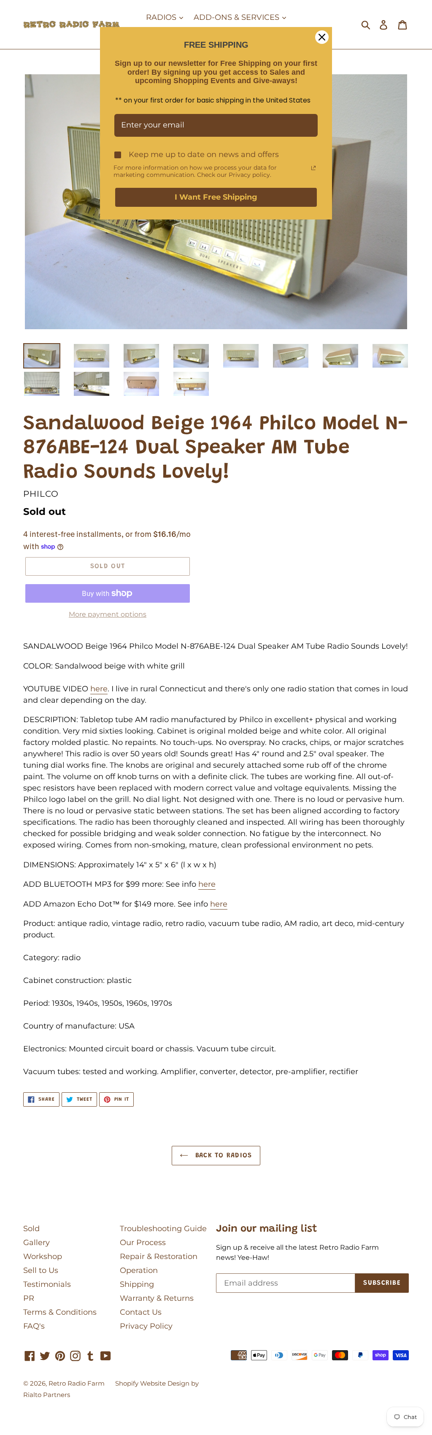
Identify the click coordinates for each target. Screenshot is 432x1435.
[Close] (322, 37)
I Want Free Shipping (216, 197)
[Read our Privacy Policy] (313, 168)
